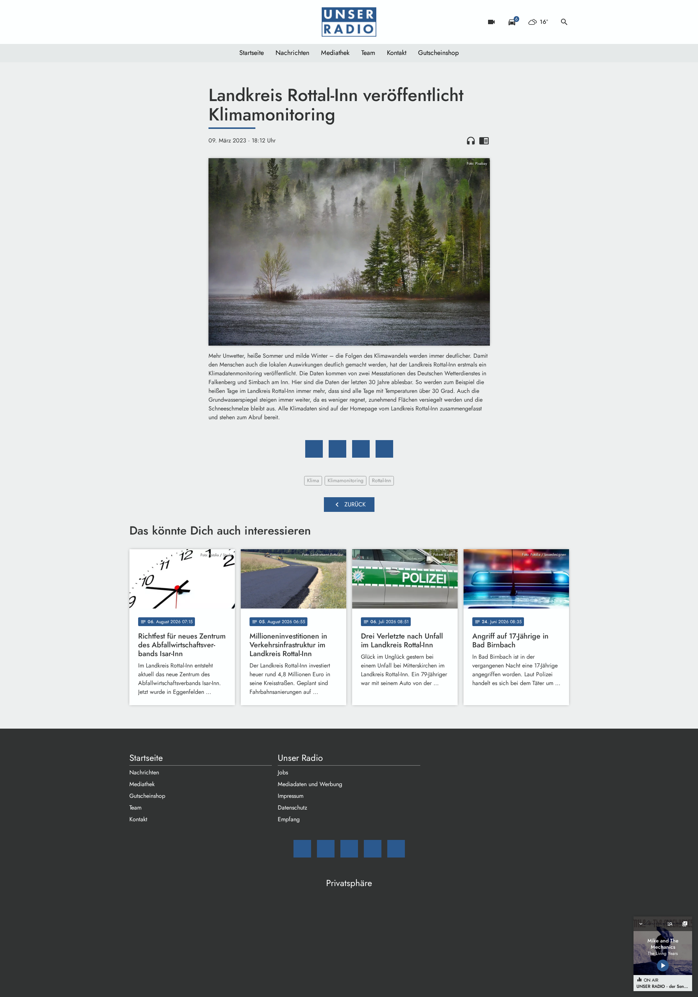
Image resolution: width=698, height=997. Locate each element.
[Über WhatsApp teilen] (361, 449)
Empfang (289, 819)
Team (368, 52)
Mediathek (335, 52)
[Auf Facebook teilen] (314, 449)
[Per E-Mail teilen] (384, 449)
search (564, 22)
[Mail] (136, 22)
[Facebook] (151, 22)
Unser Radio (300, 758)
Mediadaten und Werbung (310, 784)
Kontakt (396, 52)
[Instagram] (166, 22)
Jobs (283, 772)
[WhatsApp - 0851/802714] (195, 22)
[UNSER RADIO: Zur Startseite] (349, 22)
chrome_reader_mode (484, 140)
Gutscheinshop (438, 52)
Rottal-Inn (381, 480)
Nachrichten (292, 52)
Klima (313, 480)
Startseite (251, 52)
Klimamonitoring (345, 480)
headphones (471, 140)
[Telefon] (180, 22)
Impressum (290, 796)
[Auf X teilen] (337, 449)
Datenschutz (292, 807)
